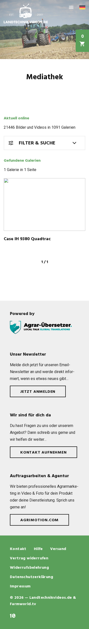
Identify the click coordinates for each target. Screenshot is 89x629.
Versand (58, 549)
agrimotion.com (39, 520)
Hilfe (38, 549)
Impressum (20, 586)
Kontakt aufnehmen (43, 452)
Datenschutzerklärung (31, 577)
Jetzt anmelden (37, 392)
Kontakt (18, 549)
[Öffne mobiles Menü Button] (71, 7)
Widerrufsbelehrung (29, 568)
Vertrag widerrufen (29, 558)
